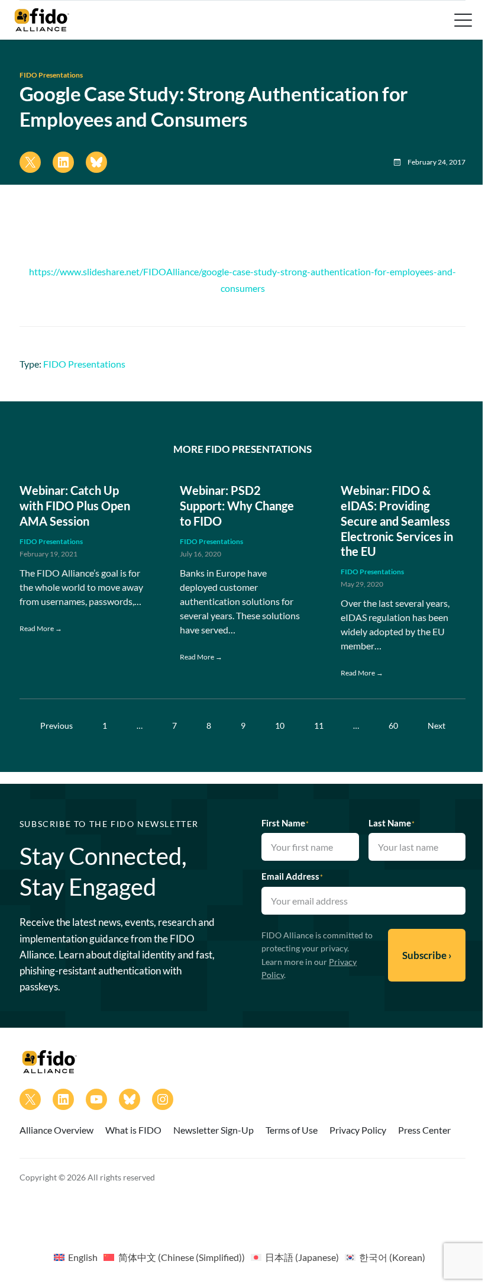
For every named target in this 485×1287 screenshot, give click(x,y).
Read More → (41, 628)
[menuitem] (76, 1256)
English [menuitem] (83, 1257)
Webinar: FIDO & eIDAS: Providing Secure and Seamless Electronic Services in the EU (397, 520)
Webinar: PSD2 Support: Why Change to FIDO (237, 505)
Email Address (292, 876)
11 (319, 725)
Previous (56, 725)
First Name (285, 823)
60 (393, 725)
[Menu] (462, 20)
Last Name (391, 823)
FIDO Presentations (51, 74)
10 (279, 725)
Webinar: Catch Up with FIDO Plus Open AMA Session (75, 505)
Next (436, 725)
